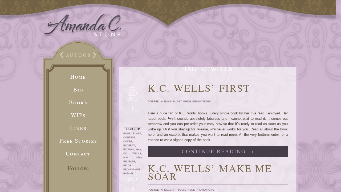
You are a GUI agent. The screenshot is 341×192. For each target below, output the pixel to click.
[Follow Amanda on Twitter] (61, 184)
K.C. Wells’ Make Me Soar (210, 172)
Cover (127, 141)
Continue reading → (218, 151)
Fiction (128, 149)
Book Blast (132, 133)
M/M (125, 157)
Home (78, 76)
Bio (78, 89)
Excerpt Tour (174, 189)
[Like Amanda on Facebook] (77, 184)
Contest (129, 137)
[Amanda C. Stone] (82, 35)
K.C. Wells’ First (199, 88)
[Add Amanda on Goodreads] (94, 184)
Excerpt (129, 145)
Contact (78, 153)
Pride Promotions (197, 101)
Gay (138, 149)
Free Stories (78, 140)
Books (78, 102)
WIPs (78, 115)
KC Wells (132, 153)
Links (78, 127)
